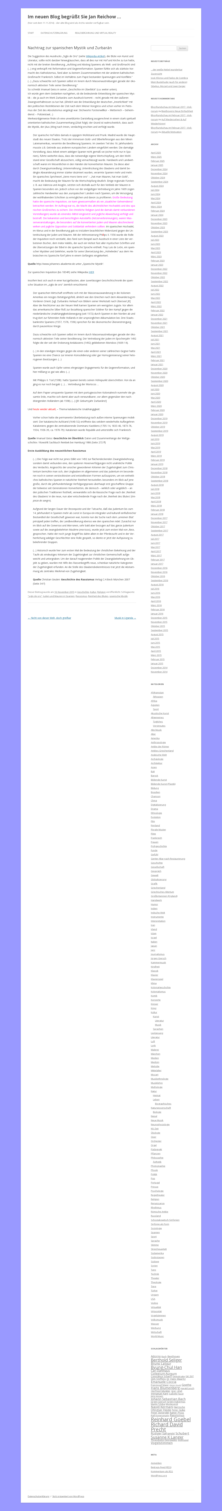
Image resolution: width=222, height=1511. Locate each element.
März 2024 (156, 206)
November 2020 (159, 372)
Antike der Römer (160, 746)
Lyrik (153, 1045)
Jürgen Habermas (176, 1401)
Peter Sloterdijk (160, 1412)
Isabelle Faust (176, 1393)
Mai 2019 (155, 447)
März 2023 (156, 256)
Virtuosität (156, 1311)
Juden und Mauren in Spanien (59, 596)
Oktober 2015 (158, 626)
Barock (154, 775)
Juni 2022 (155, 293)
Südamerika (157, 1253)
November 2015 (159, 621)
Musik (158, 1024)
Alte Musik (156, 729)
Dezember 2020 (159, 368)
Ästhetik (157, 1161)
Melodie (155, 1066)
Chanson (155, 796)
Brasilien (155, 792)
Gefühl (154, 854)
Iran (153, 925)
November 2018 (159, 472)
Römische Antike (159, 1211)
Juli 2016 (155, 588)
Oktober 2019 (158, 426)
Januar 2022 (157, 314)
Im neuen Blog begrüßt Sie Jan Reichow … (74, 16)
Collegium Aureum (164, 1374)
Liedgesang (157, 1033)
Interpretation (158, 920)
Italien (154, 941)
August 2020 (157, 385)
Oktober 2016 (158, 576)
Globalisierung (158, 879)
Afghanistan (157, 692)
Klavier (154, 974)
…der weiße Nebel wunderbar (166, 69)
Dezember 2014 (159, 667)
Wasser (155, 1323)
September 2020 (159, 381)
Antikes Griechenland (162, 750)
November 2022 (159, 273)
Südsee (155, 1261)
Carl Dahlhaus (160, 1371)
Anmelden (156, 1463)
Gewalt (154, 875)
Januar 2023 (157, 264)
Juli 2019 (155, 439)
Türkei (154, 1290)
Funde (154, 850)
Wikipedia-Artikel (95, 56)
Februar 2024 (158, 210)
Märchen (155, 1053)
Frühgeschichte (159, 846)
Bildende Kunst (159, 779)
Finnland (155, 825)
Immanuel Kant (159, 1393)
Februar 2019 (158, 460)
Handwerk (156, 900)
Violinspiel (183, 1440)
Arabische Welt (159, 754)
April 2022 (156, 302)
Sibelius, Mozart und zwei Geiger (168, 86)
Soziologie (156, 1228)
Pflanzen (155, 1153)
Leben (156, 1099)
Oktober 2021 (158, 327)
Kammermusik (158, 962)
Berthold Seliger (166, 1360)
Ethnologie (156, 813)
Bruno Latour (161, 1363)
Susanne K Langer (167, 1437)
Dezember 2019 (159, 418)
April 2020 (156, 401)
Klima (154, 983)
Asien (154, 767)
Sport (156, 709)
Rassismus (81, 596)
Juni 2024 (155, 194)
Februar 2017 (158, 559)
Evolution (156, 817)
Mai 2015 (155, 646)
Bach (164, 1356)
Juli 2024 (155, 190)
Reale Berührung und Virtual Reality (95, 32)
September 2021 (159, 331)
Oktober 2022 (158, 277)
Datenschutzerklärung (54, 32)
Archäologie (157, 759)
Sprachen (158, 1028)
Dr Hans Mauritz (176, 1379)
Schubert (182, 1433)
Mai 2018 (155, 497)
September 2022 (159, 281)
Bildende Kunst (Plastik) (163, 783)
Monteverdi (172, 1404)
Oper (153, 1136)
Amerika (155, 738)
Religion (101, 592)
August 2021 (157, 335)
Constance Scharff (161, 1376)
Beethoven (173, 1356)
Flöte (153, 833)
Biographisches (163, 1103)
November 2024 (159, 173)
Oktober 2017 (158, 526)
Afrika (154, 700)
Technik (155, 1273)
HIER (91, 272)
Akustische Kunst (160, 713)
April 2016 (156, 601)
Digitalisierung (158, 804)
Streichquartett (159, 1249)
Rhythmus (156, 1207)
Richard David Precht (167, 1427)
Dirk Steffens (158, 1379)
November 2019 (159, 422)
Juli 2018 (155, 489)
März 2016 (156, 605)
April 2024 (156, 202)
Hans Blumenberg (165, 1388)
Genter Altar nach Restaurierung (168, 858)
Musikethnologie (159, 1078)
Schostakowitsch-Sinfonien (165, 1220)
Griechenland (158, 887)
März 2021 (156, 356)
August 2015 (157, 634)
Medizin (155, 1062)
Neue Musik (157, 1120)
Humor (154, 904)
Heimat (156, 1095)
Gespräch (156, 871)
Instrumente (157, 916)
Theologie (156, 1282)
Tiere (153, 1286)
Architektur (156, 763)
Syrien (154, 1265)
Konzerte (156, 999)
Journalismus (158, 954)
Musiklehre (157, 1082)
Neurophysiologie (160, 1124)
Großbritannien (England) (164, 896)
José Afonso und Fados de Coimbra (169, 77)
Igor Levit (176, 1391)
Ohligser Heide (161, 1410)
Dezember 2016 (159, 567)
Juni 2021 (155, 343)
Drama (154, 808)
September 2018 (159, 480)
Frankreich (156, 837)
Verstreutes (159, 725)
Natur (154, 1091)
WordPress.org (159, 1475)
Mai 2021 (155, 347)
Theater (155, 1278)
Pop (153, 1178)
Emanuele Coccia (163, 1381)
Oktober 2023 (158, 227)
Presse (154, 1186)
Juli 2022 (155, 289)
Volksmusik (157, 1319)
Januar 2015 (157, 663)
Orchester (156, 1141)
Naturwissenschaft (161, 1107)
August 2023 (157, 235)
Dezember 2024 (159, 169)
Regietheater (158, 1195)
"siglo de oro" (35, 596)
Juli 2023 (155, 239)
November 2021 (159, 322)
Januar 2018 (157, 513)
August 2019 (157, 435)
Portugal (155, 1182)
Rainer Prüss (177, 1412)
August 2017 (157, 534)
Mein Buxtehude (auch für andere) (169, 82)
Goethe (186, 1385)
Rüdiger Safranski (163, 1433)
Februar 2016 (158, 609)
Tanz (153, 1269)
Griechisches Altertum (162, 891)
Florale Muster (158, 829)
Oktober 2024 (158, 177)
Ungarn (155, 1294)
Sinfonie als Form (160, 1224)
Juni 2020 (155, 393)
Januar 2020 (157, 414)
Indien (154, 908)
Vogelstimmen (158, 1315)
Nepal (154, 1116)
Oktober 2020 (158, 376)
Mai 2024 (155, 198)
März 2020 (156, 406)
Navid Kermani (162, 1407)
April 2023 (156, 252)
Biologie (157, 1112)
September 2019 (159, 430)
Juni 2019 (155, 443)
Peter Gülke (178, 1410)
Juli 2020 (155, 389)
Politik (154, 1174)
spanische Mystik (118, 596)
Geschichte (83, 592)
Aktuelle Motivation (171, 131)
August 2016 (157, 584)
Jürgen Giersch (158, 958)
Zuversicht (156, 73)
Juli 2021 (155, 339)
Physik (154, 1170)
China (154, 800)
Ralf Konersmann (160, 1415)
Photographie (158, 1166)
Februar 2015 (158, 659)
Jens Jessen (157, 1396)
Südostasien (157, 1257)
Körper (154, 1004)
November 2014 (159, 671)
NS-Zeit (155, 1128)
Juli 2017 (155, 538)
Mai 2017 (155, 547)
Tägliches (158, 721)
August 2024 (157, 185)
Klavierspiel (157, 979)
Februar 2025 (158, 160)
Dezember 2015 (159, 617)
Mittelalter (156, 1070)
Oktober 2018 (158, 476)
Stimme (155, 1244)
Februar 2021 (158, 360)
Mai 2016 (155, 597)
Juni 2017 (155, 543)
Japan (154, 945)
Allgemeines (157, 717)
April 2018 (156, 501)
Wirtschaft (156, 1332)
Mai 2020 (155, 397)
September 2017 (159, 530)
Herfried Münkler (160, 1391)
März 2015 (156, 655)
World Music (157, 1336)
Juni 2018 (155, 493)
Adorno (156, 1356)
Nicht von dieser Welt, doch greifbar (49, 617)
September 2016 (159, 580)
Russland (156, 1215)
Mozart (154, 1074)
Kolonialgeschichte (161, 987)
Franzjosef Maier (160, 1385)
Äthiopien (158, 696)
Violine (154, 1303)
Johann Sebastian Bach (168, 1399)
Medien (155, 1058)
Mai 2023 (155, 248)
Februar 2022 (158, 310)
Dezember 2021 (159, 318)
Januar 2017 (157, 563)
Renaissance (158, 1203)
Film (153, 821)
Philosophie (157, 1157)
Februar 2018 (158, 509)
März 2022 (156, 306)
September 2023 (159, 231)
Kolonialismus (158, 991)
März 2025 (156, 156)
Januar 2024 (157, 214)
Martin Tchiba (158, 1404)
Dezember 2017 (159, 518)
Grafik (154, 883)
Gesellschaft (157, 866)
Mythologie (157, 1087)
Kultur (93, 592)
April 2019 (156, 451)
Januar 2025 (157, 165)
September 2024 (159, 181)
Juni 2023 (155, 244)
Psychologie (157, 1190)
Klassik (154, 970)
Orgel (154, 1145)
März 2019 (156, 455)
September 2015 (159, 630)
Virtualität (156, 1307)
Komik (154, 995)
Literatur (159, 1020)
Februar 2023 (158, 260)
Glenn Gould (175, 1385)
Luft (153, 1041)
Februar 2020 (158, 410)
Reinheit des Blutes (98, 596)
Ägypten (155, 705)
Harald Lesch (187, 1388)
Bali (153, 771)
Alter (153, 734)
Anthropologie (158, 742)
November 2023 (159, 223)
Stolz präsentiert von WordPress (68, 1496)
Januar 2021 (157, 364)
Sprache (155, 1240)
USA (153, 1298)
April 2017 (156, 551)
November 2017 (159, 522)
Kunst (156, 1016)
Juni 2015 (155, 642)
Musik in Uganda (125, 617)
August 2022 (157, 285)
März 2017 (156, 555)
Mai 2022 (155, 298)
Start (31, 32)
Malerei (155, 1049)
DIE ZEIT (190, 1376)
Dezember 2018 (159, 468)
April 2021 (156, 352)
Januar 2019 (157, 464)
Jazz (153, 950)
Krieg (153, 1008)
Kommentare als (162, 1471)
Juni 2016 (155, 592)
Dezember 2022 (159, 268)
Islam (153, 933)
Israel (154, 937)
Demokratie (179, 1376)
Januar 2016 (157, 613)
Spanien (155, 1232)
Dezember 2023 (159, 219)
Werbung (156, 1327)
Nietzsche (179, 1407)
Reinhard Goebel (171, 1419)
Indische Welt (158, 912)
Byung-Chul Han (166, 1367)
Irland (154, 929)
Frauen (154, 842)
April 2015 (156, 651)
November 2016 (159, 572)
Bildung (155, 788)
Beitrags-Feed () (161, 1467)
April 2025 (156, 152)
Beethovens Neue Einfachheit (177, 111)
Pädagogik (156, 1149)
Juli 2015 (155, 638)
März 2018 (156, 505)
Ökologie (155, 1132)
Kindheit (155, 966)
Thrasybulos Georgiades (164, 1440)
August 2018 (157, 484)
